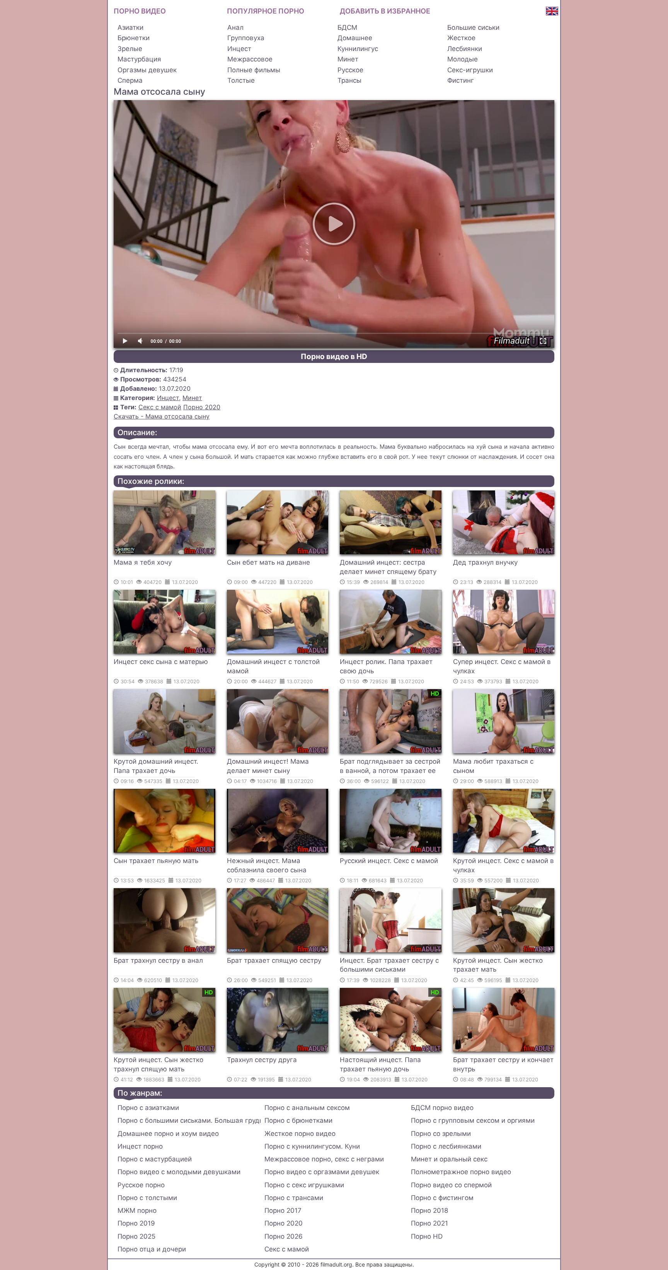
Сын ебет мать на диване (268, 562)
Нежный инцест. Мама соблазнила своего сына (267, 865)
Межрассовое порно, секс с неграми (324, 1159)
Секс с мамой (159, 407)
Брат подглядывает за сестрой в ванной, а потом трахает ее (390, 766)
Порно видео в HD (334, 356)
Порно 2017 (283, 1210)
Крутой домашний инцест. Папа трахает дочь (156, 766)
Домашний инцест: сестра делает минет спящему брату (388, 566)
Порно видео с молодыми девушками (179, 1172)
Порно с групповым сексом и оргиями (473, 1120)
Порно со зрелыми (441, 1133)
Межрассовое (250, 59)
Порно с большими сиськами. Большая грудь (189, 1120)
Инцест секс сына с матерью (161, 662)
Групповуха (245, 38)
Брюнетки (134, 38)
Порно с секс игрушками (304, 1185)
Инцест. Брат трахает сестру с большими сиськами (389, 965)
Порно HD (427, 1236)
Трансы (349, 80)
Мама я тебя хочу (143, 562)
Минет (347, 59)
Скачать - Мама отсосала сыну (162, 416)
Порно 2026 (283, 1236)
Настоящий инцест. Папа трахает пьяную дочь (380, 1064)
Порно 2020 (201, 407)
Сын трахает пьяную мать (156, 861)
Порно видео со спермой (451, 1185)
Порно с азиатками (148, 1108)
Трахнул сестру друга (262, 1060)
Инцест (239, 49)
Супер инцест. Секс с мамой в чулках (502, 666)
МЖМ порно (137, 1210)
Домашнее (354, 38)
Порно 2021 (429, 1223)
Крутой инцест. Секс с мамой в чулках (503, 865)
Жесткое (461, 38)
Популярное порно (265, 11)
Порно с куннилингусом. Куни (312, 1146)
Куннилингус (357, 49)
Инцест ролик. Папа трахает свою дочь (386, 666)
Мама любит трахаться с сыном (493, 766)
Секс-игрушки (470, 70)
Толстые (241, 80)
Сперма (130, 80)
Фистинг (460, 80)
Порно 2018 (429, 1210)
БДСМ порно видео (442, 1108)
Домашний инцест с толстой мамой (273, 666)
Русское (350, 70)
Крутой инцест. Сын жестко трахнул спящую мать (158, 1064)
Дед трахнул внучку (485, 562)
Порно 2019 (136, 1223)
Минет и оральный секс (449, 1159)
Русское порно (141, 1185)
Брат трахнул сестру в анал (158, 960)
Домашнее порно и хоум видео (168, 1133)
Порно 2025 (136, 1236)
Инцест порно (140, 1146)
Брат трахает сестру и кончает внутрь (503, 1064)
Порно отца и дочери (152, 1249)
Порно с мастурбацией (155, 1159)
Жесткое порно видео (300, 1133)
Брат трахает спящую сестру (274, 960)
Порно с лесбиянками (446, 1146)
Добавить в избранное (385, 11)
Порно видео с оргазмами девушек (321, 1172)
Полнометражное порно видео (461, 1172)
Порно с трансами (293, 1198)
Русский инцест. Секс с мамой (389, 861)
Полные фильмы (253, 70)
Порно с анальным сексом (307, 1108)
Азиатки (130, 27)
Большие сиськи (473, 27)
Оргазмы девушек (147, 70)
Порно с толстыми (147, 1198)
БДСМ (347, 27)
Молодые (462, 59)
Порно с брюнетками (298, 1120)
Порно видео (140, 11)
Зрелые (130, 49)
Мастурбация (139, 59)
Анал (235, 27)
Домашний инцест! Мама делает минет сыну (268, 766)
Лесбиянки (464, 49)
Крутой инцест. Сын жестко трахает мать (498, 965)
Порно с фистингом (442, 1198)
